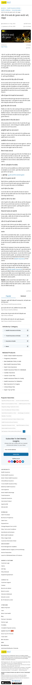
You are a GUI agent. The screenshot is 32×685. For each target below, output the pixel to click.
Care (2, 610)
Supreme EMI (4, 504)
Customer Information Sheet (8, 541)
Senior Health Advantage (7, 492)
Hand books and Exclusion (7, 532)
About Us (13, 659)
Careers (3, 585)
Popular (8, 296)
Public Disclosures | (9, 657)
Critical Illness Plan (9, 387)
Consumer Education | (6, 658)
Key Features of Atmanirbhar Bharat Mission (12, 431)
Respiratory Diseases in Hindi (8, 425)
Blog (2, 616)
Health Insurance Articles (13, 8)
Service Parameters (6, 552)
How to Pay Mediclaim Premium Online (10, 409)
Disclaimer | (3, 655)
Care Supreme (5, 489)
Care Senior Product (6, 501)
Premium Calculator (6, 619)
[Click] (27, 330)
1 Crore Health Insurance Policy (9, 484)
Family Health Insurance (15, 269)
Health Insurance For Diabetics (13, 381)
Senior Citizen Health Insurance (13, 356)
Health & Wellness (5, 10)
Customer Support (6, 582)
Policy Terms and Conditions (8, 529)
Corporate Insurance (6, 498)
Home (4, 8)
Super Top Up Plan (9, 390)
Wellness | (25, 657)
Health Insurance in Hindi (24, 403)
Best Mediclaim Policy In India (12, 361)
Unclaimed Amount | (18, 657)
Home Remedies (16, 10)
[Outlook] (20, 461)
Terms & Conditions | (20, 655)
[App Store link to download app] (6, 683)
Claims (3, 566)
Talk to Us (17, 681)
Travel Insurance (5, 495)
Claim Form (4, 520)
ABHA (2, 642)
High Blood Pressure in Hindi (8, 400)
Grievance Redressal (6, 594)
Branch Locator (5, 591)
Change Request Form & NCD (9, 526)
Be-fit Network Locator (7, 600)
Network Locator (5, 597)
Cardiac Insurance (9, 373)
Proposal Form (5, 523)
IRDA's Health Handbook (7, 535)
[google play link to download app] (17, 683)
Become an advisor (6, 588)
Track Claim (4, 636)
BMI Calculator (5, 639)
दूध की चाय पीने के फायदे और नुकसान (16, 175)
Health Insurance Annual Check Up (9, 422)
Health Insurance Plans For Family (14, 378)
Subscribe (16, 454)
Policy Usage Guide (6, 538)
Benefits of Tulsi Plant (6, 416)
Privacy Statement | (11, 655)
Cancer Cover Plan (9, 375)
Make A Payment (5, 607)
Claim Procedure (5, 515)
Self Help (3, 569)
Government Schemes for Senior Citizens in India (13, 419)
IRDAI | (29, 657)
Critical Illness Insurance (7, 481)
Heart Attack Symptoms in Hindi (9, 413)
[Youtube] (17, 461)
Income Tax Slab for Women (22, 400)
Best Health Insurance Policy (12, 364)
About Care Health (6, 613)
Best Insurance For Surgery (12, 384)
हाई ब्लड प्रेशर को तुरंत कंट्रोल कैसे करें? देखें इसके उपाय (13, 313)
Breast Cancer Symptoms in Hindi (9, 403)
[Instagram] (9, 461)
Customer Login (5, 563)
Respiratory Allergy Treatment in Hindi (10, 406)
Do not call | (14, 658)
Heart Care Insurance (10, 367)
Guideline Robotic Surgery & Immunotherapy (12, 549)
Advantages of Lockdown (23, 413)
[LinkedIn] (23, 461)
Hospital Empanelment (7, 574)
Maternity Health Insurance (8, 486)
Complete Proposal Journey (8, 628)
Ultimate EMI (4, 507)
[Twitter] (14, 461)
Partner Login (4, 622)
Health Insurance (19, 259)
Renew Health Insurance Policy (8, 428)
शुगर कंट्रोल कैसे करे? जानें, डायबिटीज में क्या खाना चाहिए (13, 308)
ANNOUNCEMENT (5, 544)
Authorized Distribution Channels (9, 648)
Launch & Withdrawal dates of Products (11, 555)
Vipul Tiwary (4, 47)
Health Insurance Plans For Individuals (15, 370)
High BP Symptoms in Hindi (22, 425)
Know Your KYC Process (7, 633)
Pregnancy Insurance (10, 358)
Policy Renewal (5, 572)
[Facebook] (12, 461)
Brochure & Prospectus (7, 517)
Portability (3, 625)
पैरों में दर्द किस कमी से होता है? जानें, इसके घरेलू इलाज (12, 319)
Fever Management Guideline (9, 546)
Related (23, 296)
